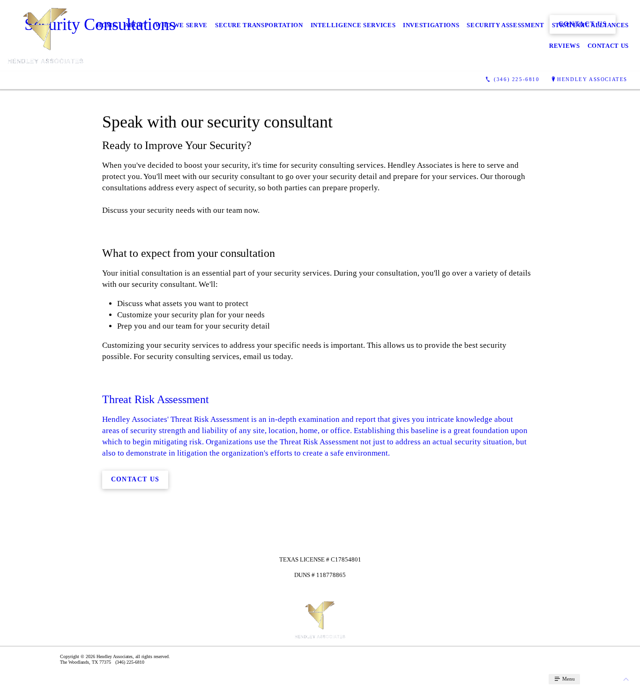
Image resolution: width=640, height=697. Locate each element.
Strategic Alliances (590, 25)
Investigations (431, 25)
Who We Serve (181, 25)
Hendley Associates (592, 79)
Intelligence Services (353, 25)
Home (107, 25)
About (136, 25)
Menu (568, 679)
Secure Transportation (259, 25)
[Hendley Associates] (45, 35)
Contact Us (608, 45)
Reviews (564, 45)
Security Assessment (505, 25)
